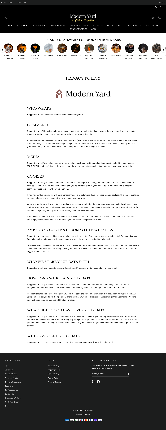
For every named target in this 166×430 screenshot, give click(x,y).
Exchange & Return (149, 26)
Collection (22, 26)
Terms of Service (54, 382)
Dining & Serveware (79, 26)
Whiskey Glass (40, 26)
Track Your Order (78, 29)
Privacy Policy (53, 366)
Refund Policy (53, 374)
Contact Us (131, 26)
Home (9, 26)
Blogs (93, 29)
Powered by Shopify (83, 414)
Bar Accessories (114, 26)
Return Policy (53, 378)
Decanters (98, 26)
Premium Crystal (59, 26)
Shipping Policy (54, 370)
